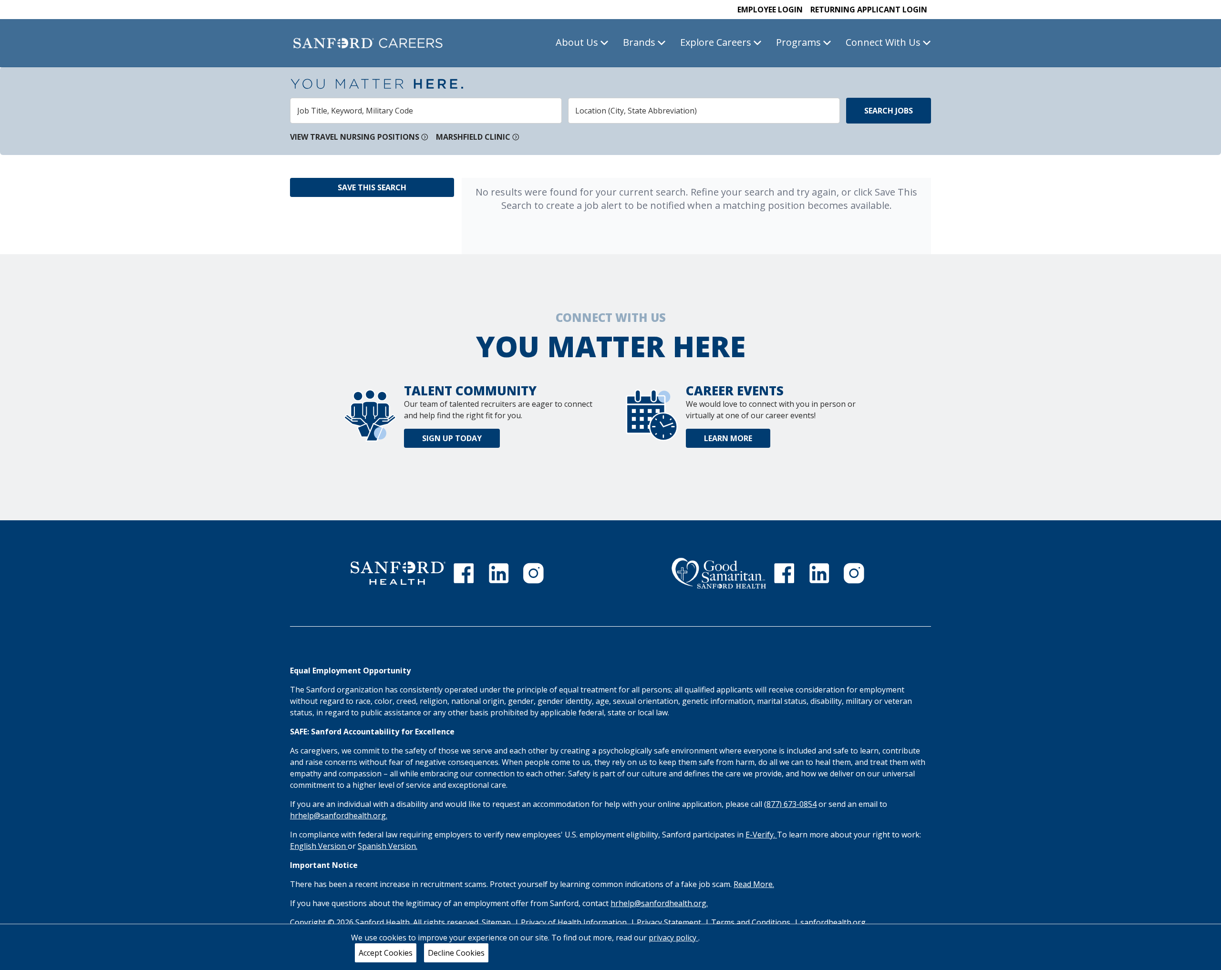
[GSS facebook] (784, 573)
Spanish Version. (387, 846)
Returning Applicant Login (868, 9)
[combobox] (426, 111)
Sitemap (496, 922)
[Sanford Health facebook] (464, 573)
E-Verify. (761, 834)
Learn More (728, 438)
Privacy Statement (670, 922)
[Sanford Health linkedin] (499, 573)
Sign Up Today (452, 438)
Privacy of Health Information (575, 922)
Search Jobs (888, 110)
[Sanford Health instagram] (533, 573)
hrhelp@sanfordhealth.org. (338, 815)
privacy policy (673, 937)
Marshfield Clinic (473, 137)
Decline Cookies (456, 953)
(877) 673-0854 (790, 804)
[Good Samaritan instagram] (854, 573)
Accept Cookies (386, 953)
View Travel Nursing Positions (354, 137)
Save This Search (372, 187)
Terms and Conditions (751, 922)
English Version (319, 846)
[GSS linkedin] (819, 573)
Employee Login (770, 9)
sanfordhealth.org (833, 922)
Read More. (754, 884)
